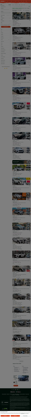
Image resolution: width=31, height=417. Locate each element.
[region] (15, 414)
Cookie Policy (22, 413)
